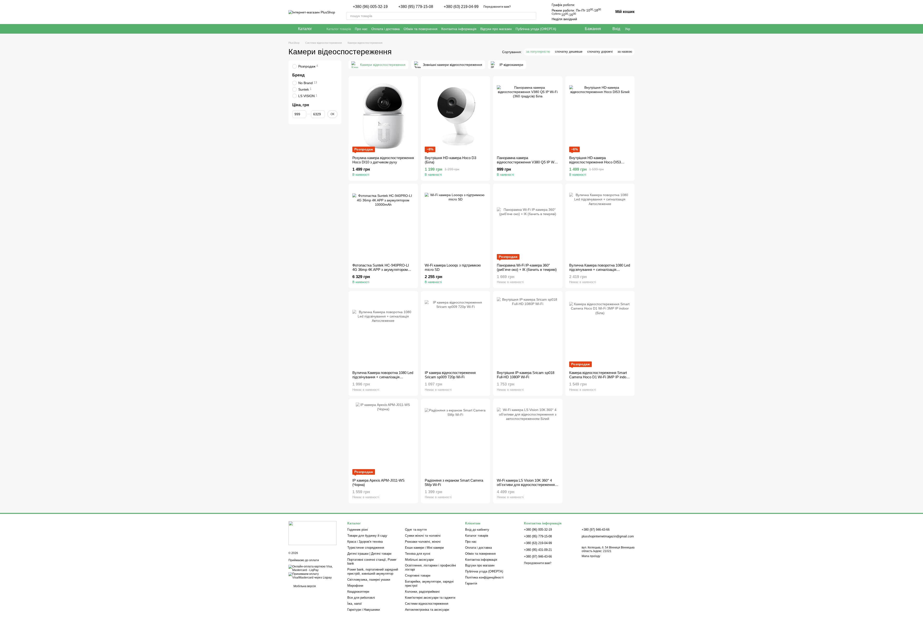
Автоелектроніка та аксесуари (427, 609)
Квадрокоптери (358, 591)
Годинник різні (357, 529)
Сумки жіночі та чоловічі (423, 535)
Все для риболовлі (361, 597)
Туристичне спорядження (365, 547)
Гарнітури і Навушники (363, 609)
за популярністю (538, 51)
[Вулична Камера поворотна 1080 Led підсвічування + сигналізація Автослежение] (600, 223)
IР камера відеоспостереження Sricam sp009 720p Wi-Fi (450, 375)
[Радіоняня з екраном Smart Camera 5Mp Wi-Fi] (455, 439)
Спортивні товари (417, 575)
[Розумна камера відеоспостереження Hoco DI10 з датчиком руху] (383, 116)
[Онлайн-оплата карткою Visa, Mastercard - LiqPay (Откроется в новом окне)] (314, 568)
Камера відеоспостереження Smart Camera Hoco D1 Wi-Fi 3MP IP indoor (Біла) (599, 377)
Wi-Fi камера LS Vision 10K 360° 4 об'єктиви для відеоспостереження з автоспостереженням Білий (527, 484)
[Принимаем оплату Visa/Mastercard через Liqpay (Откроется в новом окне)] (314, 575)
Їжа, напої (354, 603)
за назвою (624, 51)
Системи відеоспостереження (426, 603)
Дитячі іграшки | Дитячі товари (369, 553)
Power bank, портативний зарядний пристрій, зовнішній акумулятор (372, 571)
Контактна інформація (458, 29)
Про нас (361, 29)
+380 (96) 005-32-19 (370, 7)
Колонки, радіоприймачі (422, 591)
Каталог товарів (338, 29)
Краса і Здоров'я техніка (365, 541)
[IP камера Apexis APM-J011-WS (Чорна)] (383, 439)
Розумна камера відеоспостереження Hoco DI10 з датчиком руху (383, 160)
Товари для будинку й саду (367, 535)
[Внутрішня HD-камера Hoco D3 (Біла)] (455, 116)
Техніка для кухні (417, 553)
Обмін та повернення (420, 29)
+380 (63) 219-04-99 (461, 7)
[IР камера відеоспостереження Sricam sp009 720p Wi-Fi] (455, 331)
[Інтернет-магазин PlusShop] (312, 533)
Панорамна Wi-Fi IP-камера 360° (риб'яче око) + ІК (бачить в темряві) (527, 267)
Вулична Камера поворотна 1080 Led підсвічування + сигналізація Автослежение (599, 269)
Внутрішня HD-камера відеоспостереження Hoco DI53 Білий (595, 162)
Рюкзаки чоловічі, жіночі (423, 541)
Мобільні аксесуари (419, 559)
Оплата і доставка (385, 29)
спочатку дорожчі (600, 51)
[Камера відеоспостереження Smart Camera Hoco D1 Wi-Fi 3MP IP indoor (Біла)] (600, 331)
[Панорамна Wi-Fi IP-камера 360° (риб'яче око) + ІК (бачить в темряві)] (528, 223)
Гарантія (471, 583)
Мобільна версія (304, 586)
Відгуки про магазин (496, 29)
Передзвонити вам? (497, 6)
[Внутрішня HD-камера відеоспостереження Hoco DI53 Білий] (600, 116)
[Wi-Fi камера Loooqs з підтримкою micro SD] (455, 223)
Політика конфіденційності (484, 577)
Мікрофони (355, 585)
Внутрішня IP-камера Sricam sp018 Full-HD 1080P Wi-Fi (525, 375)
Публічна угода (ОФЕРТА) (536, 29)
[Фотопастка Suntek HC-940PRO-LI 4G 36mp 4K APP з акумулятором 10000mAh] (383, 223)
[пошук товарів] (532, 16)
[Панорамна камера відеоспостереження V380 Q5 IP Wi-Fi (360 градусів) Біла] (528, 116)
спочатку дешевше (568, 51)
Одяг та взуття (416, 529)
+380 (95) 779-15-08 (415, 7)
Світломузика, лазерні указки (368, 579)
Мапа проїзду (591, 556)
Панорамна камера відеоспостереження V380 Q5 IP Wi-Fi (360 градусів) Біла (526, 162)
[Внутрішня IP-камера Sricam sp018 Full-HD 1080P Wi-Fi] (528, 331)
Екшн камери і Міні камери (424, 547)
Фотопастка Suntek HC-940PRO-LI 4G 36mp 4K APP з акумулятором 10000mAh (380, 269)
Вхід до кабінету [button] (477, 529)
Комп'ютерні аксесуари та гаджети (430, 597)
